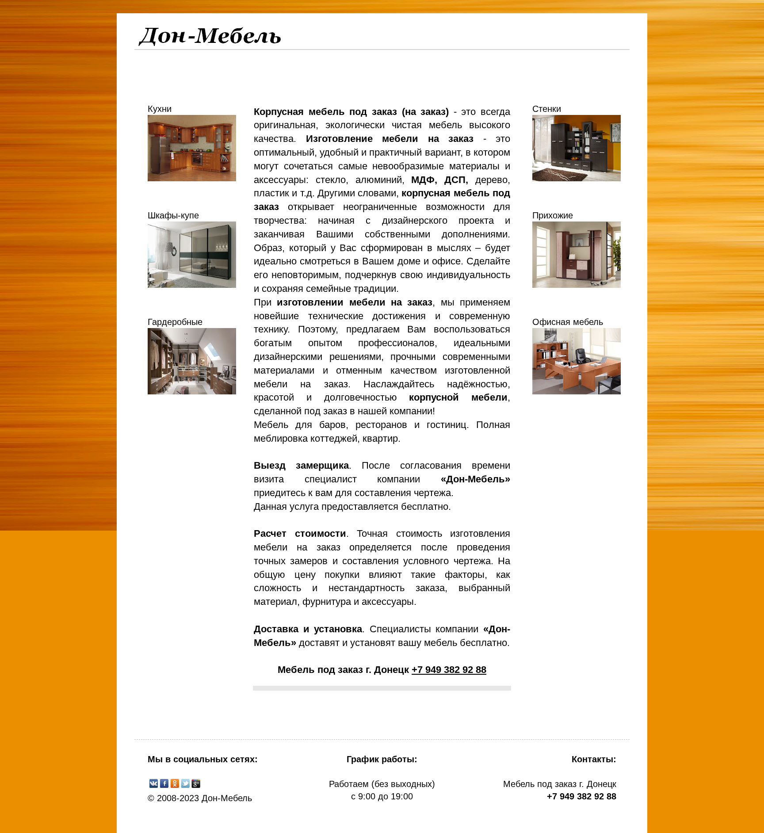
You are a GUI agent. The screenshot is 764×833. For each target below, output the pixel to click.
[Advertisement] (190, 555)
